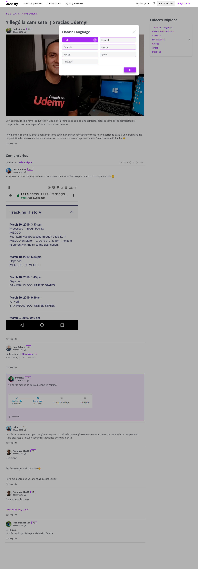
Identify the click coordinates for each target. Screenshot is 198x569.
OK (129, 70)
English (67, 39)
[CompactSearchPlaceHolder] (154, 3)
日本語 (67, 54)
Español (105, 39)
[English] (12, 3)
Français (105, 47)
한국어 (104, 54)
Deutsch (68, 47)
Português (68, 61)
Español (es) (141, 3)
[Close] (134, 32)
